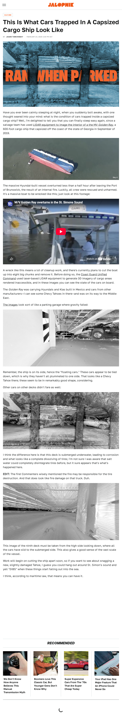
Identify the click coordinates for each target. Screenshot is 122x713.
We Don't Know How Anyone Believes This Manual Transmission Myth (14, 686)
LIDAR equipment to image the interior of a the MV (73, 124)
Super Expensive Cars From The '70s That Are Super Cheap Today (76, 684)
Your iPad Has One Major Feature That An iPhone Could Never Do (106, 684)
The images (10, 304)
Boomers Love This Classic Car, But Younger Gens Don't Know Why (45, 684)
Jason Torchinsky (14, 37)
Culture (7, 15)
